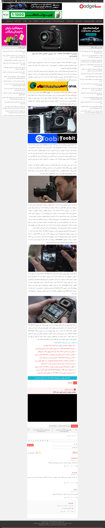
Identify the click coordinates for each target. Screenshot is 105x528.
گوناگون (48, 21)
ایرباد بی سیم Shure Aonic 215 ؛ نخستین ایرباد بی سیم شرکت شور (57, 358)
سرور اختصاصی (54, 525)
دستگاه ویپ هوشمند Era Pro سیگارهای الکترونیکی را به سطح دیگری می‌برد (55, 361)
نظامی (24, 21)
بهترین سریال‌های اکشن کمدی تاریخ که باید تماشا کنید (14, 115)
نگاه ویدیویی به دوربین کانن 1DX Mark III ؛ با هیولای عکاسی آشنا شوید (56, 373)
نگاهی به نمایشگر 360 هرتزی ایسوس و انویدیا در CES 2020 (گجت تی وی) (55, 367)
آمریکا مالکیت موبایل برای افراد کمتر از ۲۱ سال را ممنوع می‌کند (41, 430)
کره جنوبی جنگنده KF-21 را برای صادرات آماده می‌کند (91, 73)
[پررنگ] (29, 441)
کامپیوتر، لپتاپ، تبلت (58, 21)
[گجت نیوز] (90, 9)
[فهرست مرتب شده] (38, 441)
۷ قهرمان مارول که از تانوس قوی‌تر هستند (93, 76)
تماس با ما (95, 1)
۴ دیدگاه (74, 59)
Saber (65, 506)
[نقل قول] (43, 441)
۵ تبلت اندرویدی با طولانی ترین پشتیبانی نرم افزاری (14, 60)
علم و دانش (70, 21)
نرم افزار (36, 21)
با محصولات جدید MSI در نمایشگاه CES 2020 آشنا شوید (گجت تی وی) (55, 370)
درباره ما (101, 1)
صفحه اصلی (99, 21)
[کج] (31, 441)
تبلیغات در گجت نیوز (86, 1)
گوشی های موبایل (89, 21)
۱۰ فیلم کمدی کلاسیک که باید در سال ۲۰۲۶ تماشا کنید (14, 81)
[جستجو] (3, 1)
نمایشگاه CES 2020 (53, 426)
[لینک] (47, 441)
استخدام (78, 1)
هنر (30, 21)
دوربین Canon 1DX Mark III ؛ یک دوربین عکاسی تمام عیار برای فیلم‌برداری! (55, 349)
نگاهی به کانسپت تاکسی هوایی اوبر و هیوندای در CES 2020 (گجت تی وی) (55, 355)
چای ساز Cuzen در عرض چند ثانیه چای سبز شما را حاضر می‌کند (58, 364)
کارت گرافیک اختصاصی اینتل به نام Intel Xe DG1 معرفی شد (59, 346)
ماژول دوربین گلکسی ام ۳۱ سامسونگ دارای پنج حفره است (63, 430)
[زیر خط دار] (33, 441)
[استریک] (36, 441)
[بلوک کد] (45, 441)
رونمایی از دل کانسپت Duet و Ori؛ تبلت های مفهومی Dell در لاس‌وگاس (56, 352)
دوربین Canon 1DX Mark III (64, 426)
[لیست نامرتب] (40, 441)
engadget (70, 383)
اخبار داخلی (18, 21)
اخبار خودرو (79, 21)
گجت (42, 21)
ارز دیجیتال (10, 21)
